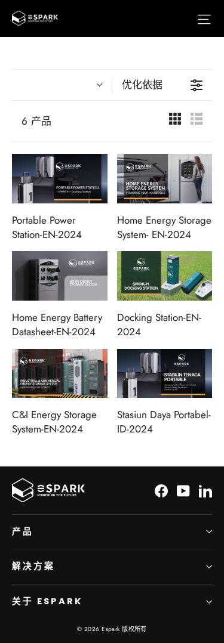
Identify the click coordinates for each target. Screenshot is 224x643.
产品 (22, 531)
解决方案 (33, 566)
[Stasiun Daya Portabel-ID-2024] (165, 373)
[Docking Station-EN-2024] (165, 276)
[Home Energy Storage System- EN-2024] (165, 178)
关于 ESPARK (47, 601)
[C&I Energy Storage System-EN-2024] (60, 373)
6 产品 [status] (37, 121)
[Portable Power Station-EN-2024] (60, 178)
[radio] (175, 121)
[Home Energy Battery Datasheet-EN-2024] (60, 276)
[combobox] (62, 85)
